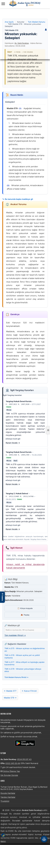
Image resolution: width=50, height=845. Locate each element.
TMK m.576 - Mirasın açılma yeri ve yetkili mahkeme (22, 656)
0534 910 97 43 (24, 759)
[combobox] (25, 630)
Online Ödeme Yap (11, 771)
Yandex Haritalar (8, 797)
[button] (2, 597)
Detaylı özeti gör (13, 439)
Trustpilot (5, 801)
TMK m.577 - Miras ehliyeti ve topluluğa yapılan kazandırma (24, 663)
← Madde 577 (10, 691)
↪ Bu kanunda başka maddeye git (17, 199)
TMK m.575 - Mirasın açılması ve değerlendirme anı (24, 649)
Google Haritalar (8, 793)
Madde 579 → (10, 697)
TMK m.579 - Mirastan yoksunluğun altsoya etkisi (22, 670)
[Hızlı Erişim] (44, 839)
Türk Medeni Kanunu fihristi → (16, 677)
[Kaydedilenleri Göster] (48, 430)
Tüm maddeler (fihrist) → (15, 635)
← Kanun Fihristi (29, 691)
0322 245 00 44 (12, 763)
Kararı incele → (13, 443)
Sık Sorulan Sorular (9, 775)
